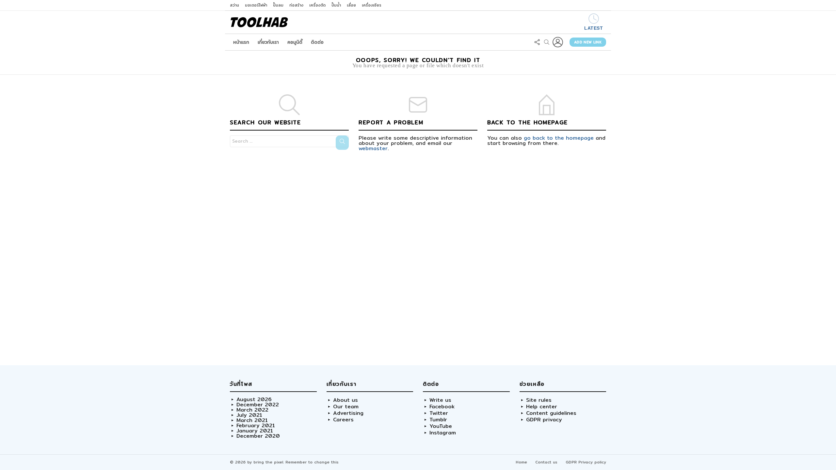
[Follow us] (537, 42)
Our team (346, 406)
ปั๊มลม (278, 5)
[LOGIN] (558, 42)
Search (342, 142)
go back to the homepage (559, 138)
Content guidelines (551, 413)
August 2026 (254, 399)
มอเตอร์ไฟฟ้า (256, 5)
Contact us (546, 462)
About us (345, 400)
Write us (440, 400)
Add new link (588, 42)
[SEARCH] (546, 42)
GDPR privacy (544, 419)
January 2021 (254, 430)
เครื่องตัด (317, 5)
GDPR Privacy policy (586, 462)
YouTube (440, 426)
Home (521, 462)
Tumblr (438, 419)
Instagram (442, 433)
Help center (541, 406)
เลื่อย (351, 5)
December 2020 (258, 436)
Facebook (442, 406)
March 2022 (252, 410)
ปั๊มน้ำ (336, 5)
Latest (593, 28)
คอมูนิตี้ (294, 42)
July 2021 (249, 415)
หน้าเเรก (241, 42)
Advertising (348, 413)
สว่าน (234, 5)
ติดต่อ (317, 42)
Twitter (438, 413)
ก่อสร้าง (296, 5)
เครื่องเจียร (371, 5)
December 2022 (257, 404)
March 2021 (252, 420)
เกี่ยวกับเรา (268, 42)
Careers (343, 419)
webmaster (373, 148)
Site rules (539, 400)
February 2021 (255, 425)
